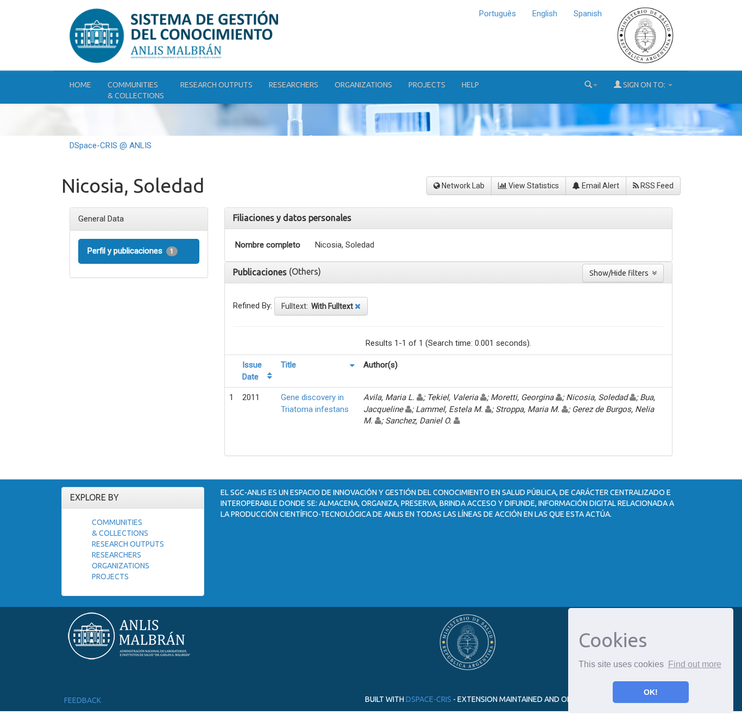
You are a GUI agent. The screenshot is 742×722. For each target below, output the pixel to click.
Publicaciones (261, 272)
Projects (426, 84)
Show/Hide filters (620, 273)
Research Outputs (216, 84)
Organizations (363, 84)
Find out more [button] (694, 664)
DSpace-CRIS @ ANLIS (111, 145)
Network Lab (462, 185)
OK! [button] (651, 692)
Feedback (82, 700)
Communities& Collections (136, 90)
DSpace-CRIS (428, 698)
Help (470, 84)
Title (288, 365)
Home (80, 84)
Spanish (588, 13)
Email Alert (599, 185)
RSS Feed (656, 185)
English (544, 13)
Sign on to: (644, 84)
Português (497, 13)
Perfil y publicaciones (130, 251)
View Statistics (533, 185)
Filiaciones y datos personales (292, 218)
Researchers (293, 84)
